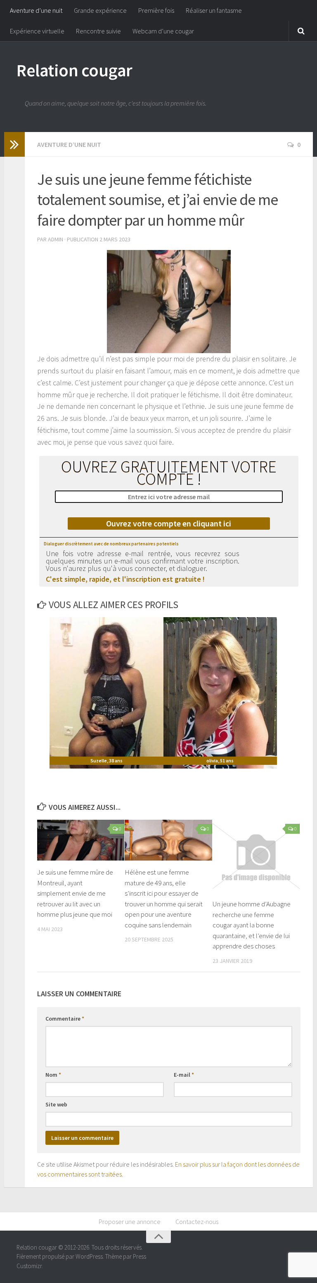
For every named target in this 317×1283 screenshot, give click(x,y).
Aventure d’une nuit (36, 10)
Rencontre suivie (98, 31)
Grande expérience (100, 10)
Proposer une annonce (130, 1221)
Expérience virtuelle (37, 31)
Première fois (156, 10)
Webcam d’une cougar (163, 31)
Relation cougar (74, 70)
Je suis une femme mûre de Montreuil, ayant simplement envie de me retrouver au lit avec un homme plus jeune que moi (75, 893)
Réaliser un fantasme (214, 10)
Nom (53, 1074)
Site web (56, 1104)
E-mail (184, 1074)
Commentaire (64, 1018)
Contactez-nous (196, 1221)
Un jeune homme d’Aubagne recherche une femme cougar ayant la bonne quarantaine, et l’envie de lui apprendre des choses (252, 924)
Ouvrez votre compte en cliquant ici (168, 523)
